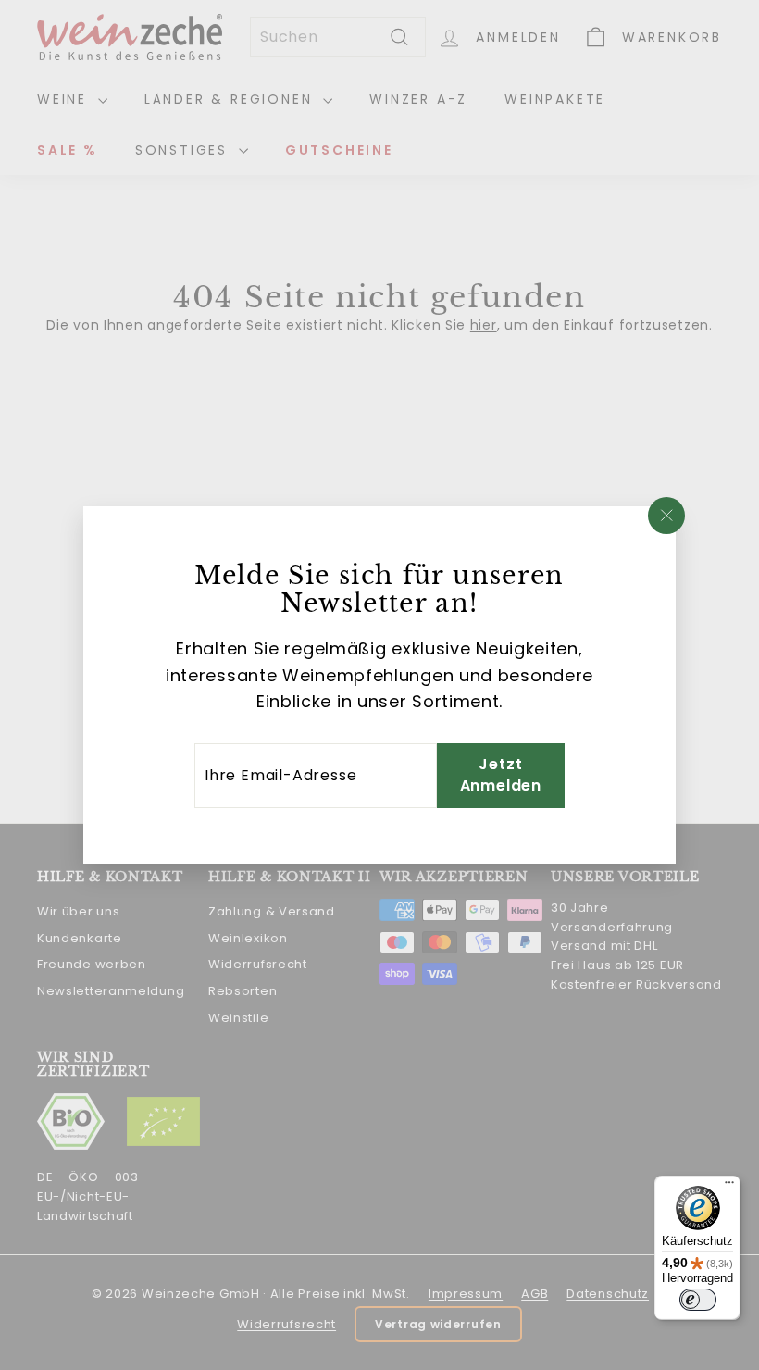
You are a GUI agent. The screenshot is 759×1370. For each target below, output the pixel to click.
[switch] (697, 1300)
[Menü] (729, 1187)
